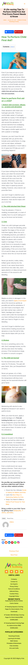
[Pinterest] (12, 542)
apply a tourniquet (20, 300)
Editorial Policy (14, 591)
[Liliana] (5, 525)
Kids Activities (14, 645)
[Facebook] (3, 542)
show (12, 46)
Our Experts (14, 584)
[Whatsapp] (15, 542)
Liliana (11, 522)
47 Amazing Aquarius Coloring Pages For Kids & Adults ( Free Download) (14, 609)
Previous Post (14, 551)
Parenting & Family (14, 21)
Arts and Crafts (14, 648)
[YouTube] (21, 571)
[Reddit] (6, 542)
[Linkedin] (9, 542)
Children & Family (21, 20)
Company (14, 579)
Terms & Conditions (14, 589)
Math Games (14, 641)
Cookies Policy (14, 593)
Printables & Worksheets (14, 643)
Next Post (14, 555)
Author (3, 518)
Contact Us (14, 581)
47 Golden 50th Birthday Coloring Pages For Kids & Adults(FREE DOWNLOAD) (14, 617)
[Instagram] (18, 542)
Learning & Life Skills (14, 638)
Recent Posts (10, 518)
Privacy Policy (14, 586)
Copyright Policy (14, 596)
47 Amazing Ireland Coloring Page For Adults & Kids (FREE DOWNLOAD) (14, 625)
